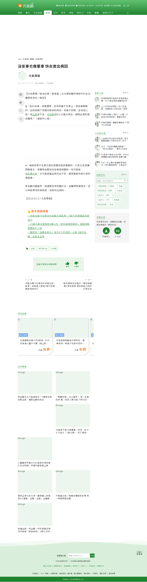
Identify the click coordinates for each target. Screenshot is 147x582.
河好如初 (81, 5)
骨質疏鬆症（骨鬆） (105, 190)
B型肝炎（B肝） (104, 195)
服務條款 (62, 573)
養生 (28, 12)
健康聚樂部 (58, 566)
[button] (128, 13)
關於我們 (103, 573)
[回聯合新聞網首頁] (20, 6)
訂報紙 (95, 573)
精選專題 (67, 566)
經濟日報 (71, 5)
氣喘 (111, 204)
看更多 (126, 93)
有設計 (91, 5)
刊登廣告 (35, 573)
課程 (71, 12)
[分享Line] (21, 102)
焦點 (20, 12)
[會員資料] (124, 6)
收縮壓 (50, 114)
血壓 (35, 114)
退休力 (80, 12)
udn (19, 59)
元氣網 (26, 59)
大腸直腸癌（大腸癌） (106, 186)
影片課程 (23, 335)
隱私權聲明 (78, 573)
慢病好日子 (107, 12)
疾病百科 (76, 566)
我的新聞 (117, 5)
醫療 (48, 12)
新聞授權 (54, 573)
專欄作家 (100, 566)
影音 (63, 12)
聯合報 (61, 5)
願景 (108, 5)
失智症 (119, 190)
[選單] (128, 6)
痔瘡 (120, 186)
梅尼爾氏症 (31, 173)
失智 (89, 12)
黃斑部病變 (102, 204)
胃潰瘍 (116, 200)
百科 (55, 12)
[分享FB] (21, 94)
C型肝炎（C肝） (104, 200)
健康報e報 (61, 555)
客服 (46, 573)
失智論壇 (37, 12)
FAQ (42, 573)
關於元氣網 (47, 566)
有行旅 (100, 5)
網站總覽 (112, 573)
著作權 (69, 573)
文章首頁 (92, 566)
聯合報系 (87, 573)
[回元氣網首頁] (28, 5)
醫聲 (97, 12)
